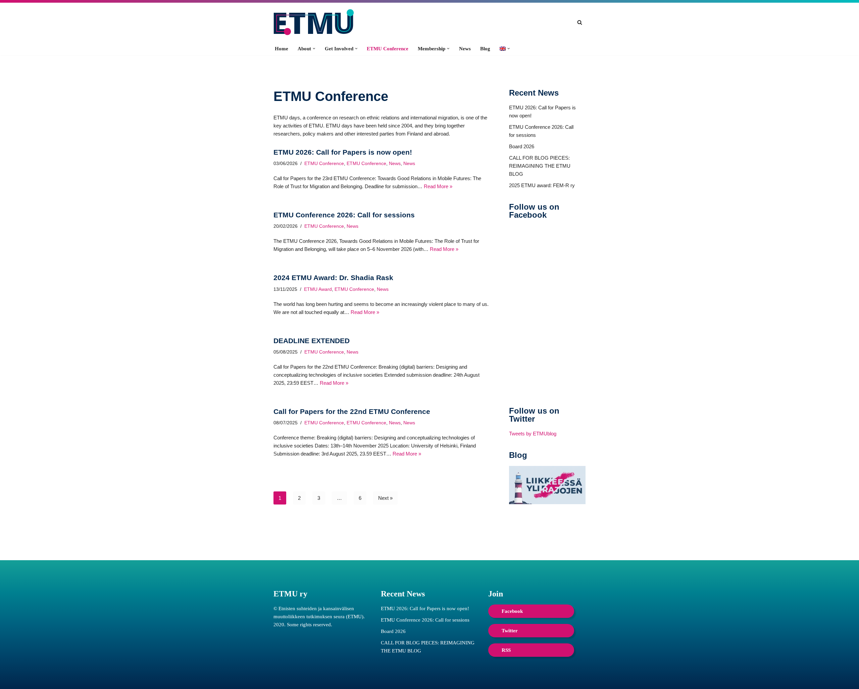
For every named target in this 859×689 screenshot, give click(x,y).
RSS (506, 650)
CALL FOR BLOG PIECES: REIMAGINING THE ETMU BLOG (539, 166)
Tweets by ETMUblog (532, 433)
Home (281, 48)
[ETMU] (313, 22)
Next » (385, 498)
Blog (485, 48)
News (465, 48)
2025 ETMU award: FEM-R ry (542, 185)
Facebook (512, 611)
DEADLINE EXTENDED (311, 340)
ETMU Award (318, 289)
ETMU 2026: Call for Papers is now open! (342, 152)
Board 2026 (521, 146)
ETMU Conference (387, 48)
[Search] (579, 22)
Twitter (510, 630)
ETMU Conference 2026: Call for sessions (344, 215)
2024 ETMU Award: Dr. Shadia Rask (333, 277)
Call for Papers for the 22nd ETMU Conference (351, 411)
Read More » (438, 186)
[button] (314, 48)
